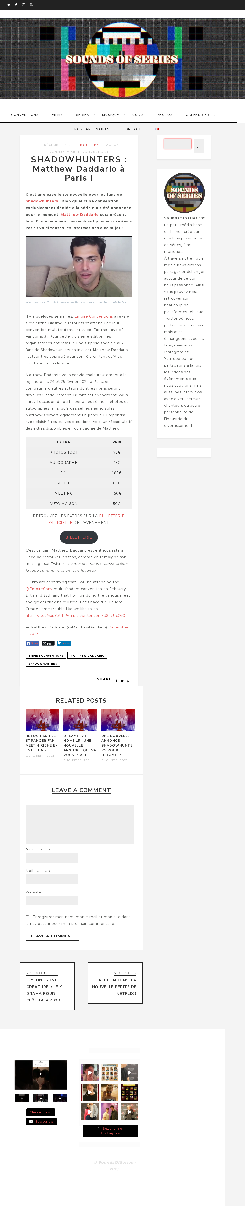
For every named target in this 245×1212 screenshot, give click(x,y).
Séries (82, 115)
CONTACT (132, 129)
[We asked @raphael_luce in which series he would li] (90, 1092)
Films (57, 115)
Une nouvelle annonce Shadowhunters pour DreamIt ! (117, 745)
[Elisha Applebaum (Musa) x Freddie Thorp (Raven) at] (90, 1111)
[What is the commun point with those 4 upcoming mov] (109, 1092)
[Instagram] (25, 5)
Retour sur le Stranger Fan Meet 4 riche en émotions (42, 743)
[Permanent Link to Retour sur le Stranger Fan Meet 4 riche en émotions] (42, 730)
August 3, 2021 (114, 760)
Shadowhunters (42, 201)
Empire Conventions (93, 316)
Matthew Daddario (80, 214)
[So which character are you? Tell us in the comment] (129, 1092)
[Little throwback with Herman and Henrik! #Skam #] (109, 1111)
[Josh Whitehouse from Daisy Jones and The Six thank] (90, 1072)
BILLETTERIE (78, 537)
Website (33, 892)
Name (40, 849)
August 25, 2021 (77, 760)
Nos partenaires (92, 129)
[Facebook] (18, 5)
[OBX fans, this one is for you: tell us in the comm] (109, 1072)
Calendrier (198, 115)
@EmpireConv (39, 589)
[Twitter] (11, 5)
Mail (38, 871)
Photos (165, 115)
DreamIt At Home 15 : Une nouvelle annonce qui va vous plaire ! (79, 745)
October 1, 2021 (40, 755)
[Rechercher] (199, 146)
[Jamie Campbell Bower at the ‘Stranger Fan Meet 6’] (129, 1111)
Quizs (138, 115)
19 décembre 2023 (56, 145)
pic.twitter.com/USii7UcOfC (99, 615)
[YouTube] (33, 5)
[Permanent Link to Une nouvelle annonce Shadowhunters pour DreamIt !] (118, 730)
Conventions (25, 115)
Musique (110, 115)
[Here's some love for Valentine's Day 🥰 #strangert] (129, 1072)
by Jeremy (89, 145)
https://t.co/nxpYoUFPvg (49, 615)
